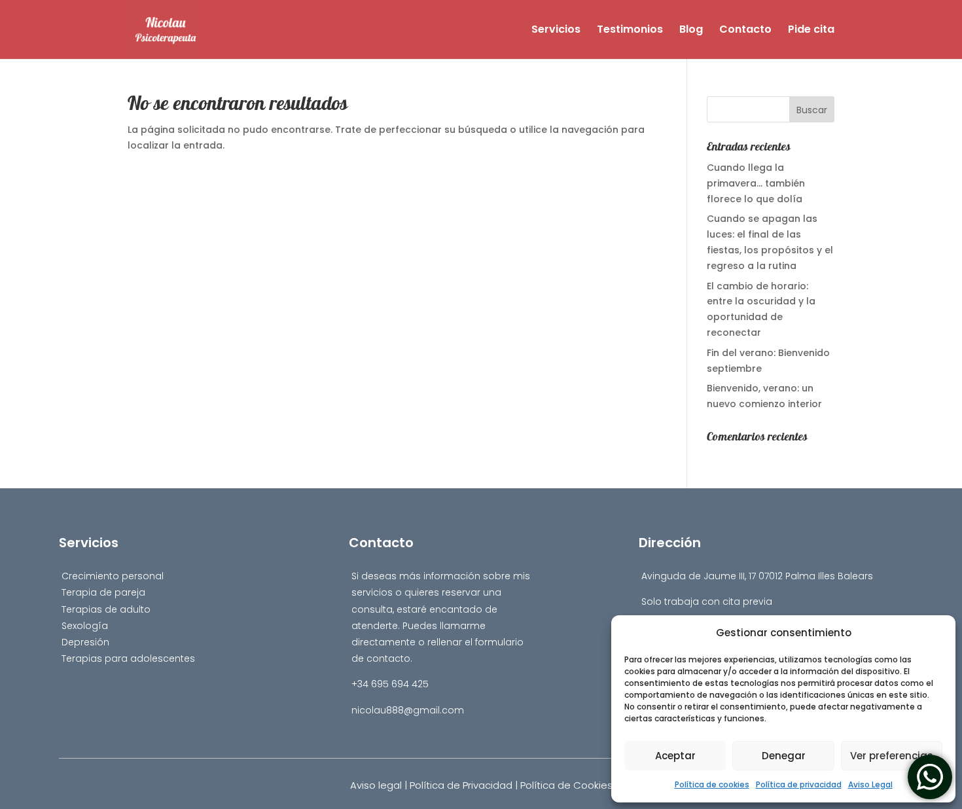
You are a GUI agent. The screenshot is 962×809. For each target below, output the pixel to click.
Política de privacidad (799, 784)
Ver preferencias (891, 756)
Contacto (745, 31)
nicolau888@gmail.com (407, 710)
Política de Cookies (566, 785)
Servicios (555, 31)
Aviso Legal (870, 784)
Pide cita (811, 31)
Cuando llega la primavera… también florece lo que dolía (756, 183)
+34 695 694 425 (390, 684)
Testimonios (630, 31)
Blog (691, 31)
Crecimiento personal (113, 576)
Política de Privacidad (461, 785)
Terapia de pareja (103, 592)
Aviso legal (376, 785)
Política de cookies (712, 784)
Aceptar (675, 756)
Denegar (784, 756)
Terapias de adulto (106, 609)
